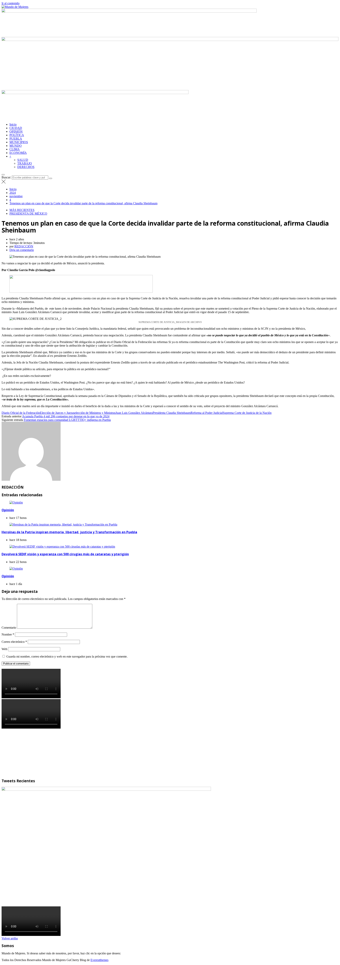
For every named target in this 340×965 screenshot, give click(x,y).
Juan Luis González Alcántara (134, 412)
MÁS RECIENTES (21, 210)
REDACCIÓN (23, 246)
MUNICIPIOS (18, 142)
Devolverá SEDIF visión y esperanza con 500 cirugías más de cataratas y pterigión (65, 554)
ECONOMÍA (18, 152)
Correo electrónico (14, 641)
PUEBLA (15, 138)
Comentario (9, 627)
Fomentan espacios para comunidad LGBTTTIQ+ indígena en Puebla (67, 420)
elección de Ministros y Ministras (95, 412)
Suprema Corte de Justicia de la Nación (247, 412)
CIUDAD (15, 128)
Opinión (8, 510)
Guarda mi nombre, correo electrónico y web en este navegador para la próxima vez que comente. (67, 656)
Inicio (13, 124)
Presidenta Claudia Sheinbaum (172, 412)
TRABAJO (24, 163)
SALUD (22, 159)
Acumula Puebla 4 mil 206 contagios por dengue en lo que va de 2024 (65, 416)
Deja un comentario (21, 250)
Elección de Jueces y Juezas (57, 412)
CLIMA (14, 149)
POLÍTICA (16, 135)
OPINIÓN (16, 131)
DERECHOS (25, 167)
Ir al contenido (10, 3)
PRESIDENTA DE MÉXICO (28, 213)
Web (4, 649)
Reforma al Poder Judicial (207, 412)
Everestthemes (99, 960)
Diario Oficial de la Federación (21, 412)
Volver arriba (10, 938)
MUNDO (15, 145)
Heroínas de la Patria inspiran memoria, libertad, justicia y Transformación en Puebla (69, 532)
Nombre (8, 634)
